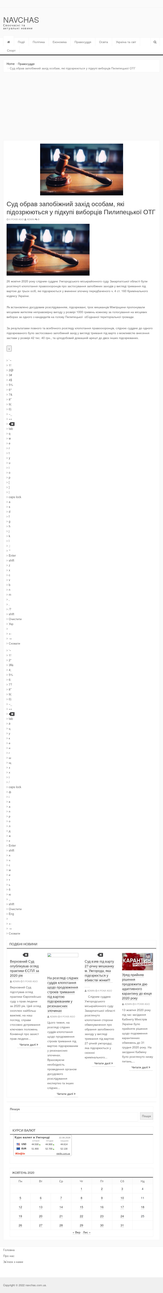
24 (122, 1216)
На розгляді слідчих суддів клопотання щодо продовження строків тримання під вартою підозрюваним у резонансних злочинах (62, 994)
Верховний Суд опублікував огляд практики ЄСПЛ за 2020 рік (24, 968)
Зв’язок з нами (13, 1261)
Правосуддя (82, 42)
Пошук (15, 1109)
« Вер (76, 1232)
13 (40, 1207)
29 (81, 1225)
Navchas (21, 19)
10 (122, 1198)
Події (21, 42)
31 (122, 1225)
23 (102, 1216)
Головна (9, 1250)
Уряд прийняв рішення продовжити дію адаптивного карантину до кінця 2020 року (137, 986)
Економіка (60, 42)
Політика (39, 42)
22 (81, 1216)
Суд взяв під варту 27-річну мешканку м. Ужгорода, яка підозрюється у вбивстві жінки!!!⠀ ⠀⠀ (99, 973)
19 (20, 1216)
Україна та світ (126, 42)
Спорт (11, 50)
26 (20, 1225)
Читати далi (28, 1044)
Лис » (87, 1232)
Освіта (103, 42)
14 (61, 1207)
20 (40, 1216)
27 (40, 1225)
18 (142, 1207)
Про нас (8, 1256)
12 (20, 1207)
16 (102, 1207)
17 (122, 1207)
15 (81, 1207)
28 (61, 1225)
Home (11, 64)
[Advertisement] (81, 106)
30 (102, 1225)
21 (61, 1216)
